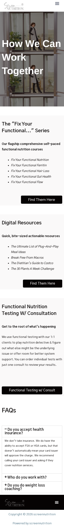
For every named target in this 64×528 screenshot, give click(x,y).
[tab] (32, 431)
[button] (57, 3)
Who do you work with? (27, 477)
